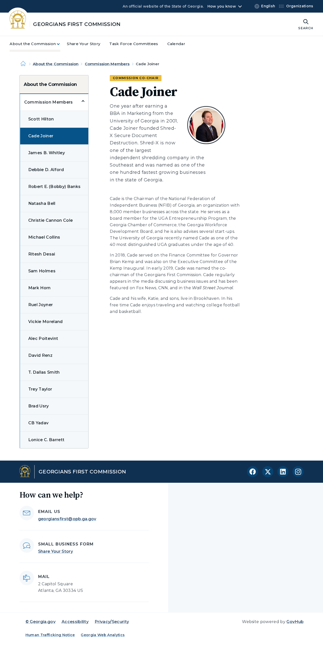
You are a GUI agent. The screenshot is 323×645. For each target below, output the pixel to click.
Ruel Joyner (40, 304)
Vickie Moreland (45, 321)
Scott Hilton (41, 119)
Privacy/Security (112, 621)
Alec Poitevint (43, 338)
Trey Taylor (40, 389)
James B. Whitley (46, 152)
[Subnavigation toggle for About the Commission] (61, 44)
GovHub (295, 621)
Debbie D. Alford (46, 169)
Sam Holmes (42, 271)
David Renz (40, 355)
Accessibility (75, 621)
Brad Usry (38, 406)
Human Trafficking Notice (50, 635)
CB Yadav (38, 423)
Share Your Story (55, 551)
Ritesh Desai (41, 254)
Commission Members (107, 63)
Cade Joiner (40, 136)
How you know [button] (221, 6)
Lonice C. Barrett (46, 439)
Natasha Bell (42, 203)
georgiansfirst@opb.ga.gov (67, 519)
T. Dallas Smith (44, 372)
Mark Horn (39, 287)
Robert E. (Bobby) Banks (54, 186)
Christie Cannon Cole (50, 220)
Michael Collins (44, 237)
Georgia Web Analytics (103, 635)
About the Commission (55, 63)
